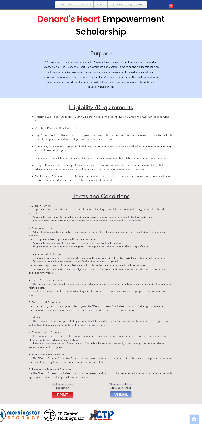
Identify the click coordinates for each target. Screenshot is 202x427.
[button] (170, 5)
